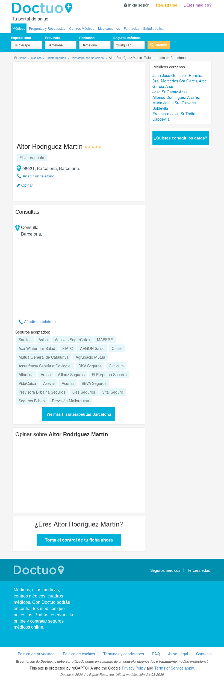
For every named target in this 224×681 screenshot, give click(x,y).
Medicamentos (109, 28)
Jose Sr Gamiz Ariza (170, 91)
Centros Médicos (81, 28)
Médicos (19, 28)
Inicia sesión (138, 5)
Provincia (52, 37)
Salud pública (153, 28)
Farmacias (131, 28)
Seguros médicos (127, 37)
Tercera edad (198, 570)
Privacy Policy (134, 668)
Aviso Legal (178, 653)
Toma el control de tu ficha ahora (79, 540)
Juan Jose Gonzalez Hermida (178, 75)
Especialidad (21, 37)
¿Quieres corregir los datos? (180, 138)
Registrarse (166, 5)
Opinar (27, 185)
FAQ (156, 653)
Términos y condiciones (123, 653)
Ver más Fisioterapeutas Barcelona (78, 414)
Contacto (204, 653)
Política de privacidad (36, 653)
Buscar (161, 44)
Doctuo (43, 8)
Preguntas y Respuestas (47, 28)
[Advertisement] (57, 99)
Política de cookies (79, 653)
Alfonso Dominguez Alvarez (176, 97)
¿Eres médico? (198, 5)
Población (87, 37)
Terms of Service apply (174, 668)
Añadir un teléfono (38, 176)
